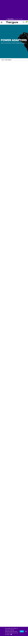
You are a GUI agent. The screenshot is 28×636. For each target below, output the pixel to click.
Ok (21, 631)
